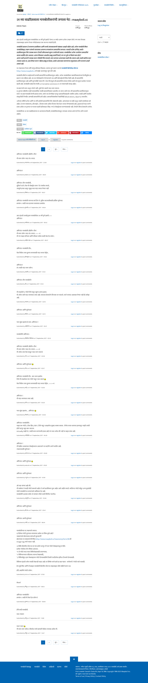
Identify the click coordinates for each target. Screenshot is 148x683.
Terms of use (80, 676)
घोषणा (24, 124)
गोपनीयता (92, 669)
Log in (43, 139)
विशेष (44, 666)
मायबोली (25, 120)
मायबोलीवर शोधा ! (103, 57)
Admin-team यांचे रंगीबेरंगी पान (38, 14)
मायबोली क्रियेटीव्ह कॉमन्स (70, 68)
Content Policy (101, 676)
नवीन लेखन (52, 5)
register (55, 139)
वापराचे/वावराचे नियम (82, 669)
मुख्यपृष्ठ (24, 14)
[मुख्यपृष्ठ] (20, 7)
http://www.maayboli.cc (26, 71)
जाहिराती (51, 666)
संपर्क (106, 669)
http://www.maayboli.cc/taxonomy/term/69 (53, 539)
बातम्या (59, 666)
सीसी (65, 666)
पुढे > (56, 149)
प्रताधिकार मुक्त (28, 129)
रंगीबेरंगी (29, 14)
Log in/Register (103, 25)
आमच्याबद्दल (100, 669)
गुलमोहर (96, 5)
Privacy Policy (90, 676)
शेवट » (64, 149)
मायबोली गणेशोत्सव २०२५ (80, 5)
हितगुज (64, 5)
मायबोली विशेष (109, 5)
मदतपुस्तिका (123, 5)
